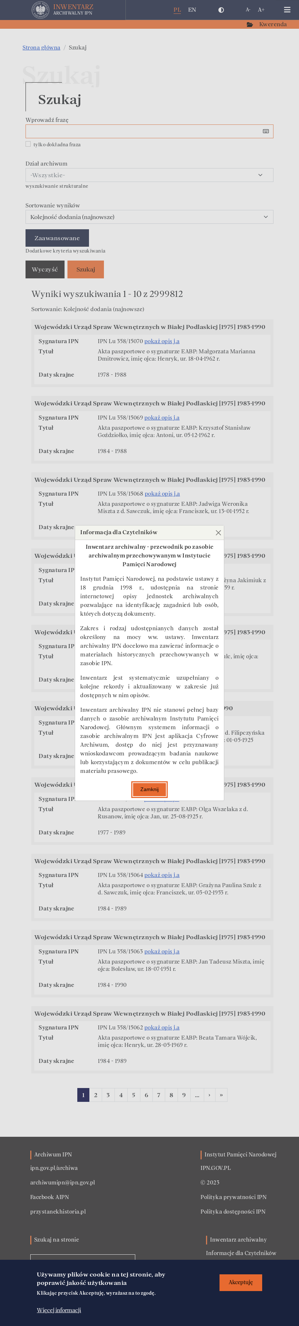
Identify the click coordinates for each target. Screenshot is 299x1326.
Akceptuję (241, 1282)
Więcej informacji (59, 1310)
